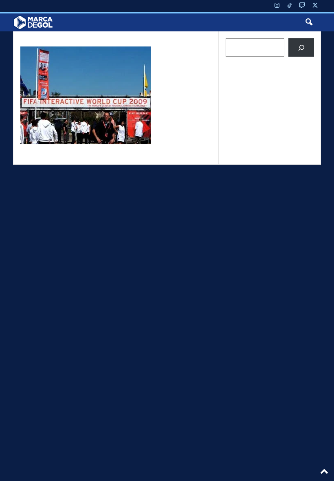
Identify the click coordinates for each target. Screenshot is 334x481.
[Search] (301, 47)
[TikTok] (289, 6)
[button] (309, 22)
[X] (315, 6)
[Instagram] (277, 6)
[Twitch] (302, 6)
